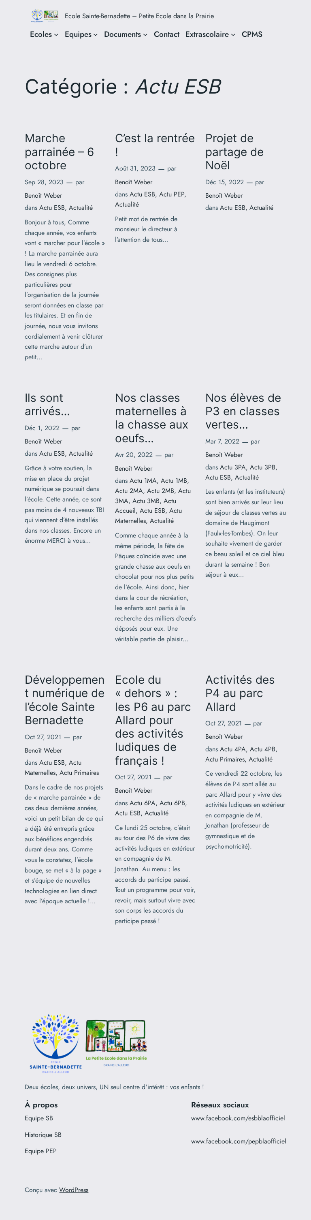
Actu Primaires (79, 772)
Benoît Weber (43, 195)
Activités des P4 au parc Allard (240, 693)
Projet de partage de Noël (234, 152)
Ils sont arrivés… (47, 404)
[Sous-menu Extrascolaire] (233, 34)
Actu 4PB (262, 749)
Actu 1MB (174, 480)
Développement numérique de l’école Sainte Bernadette (64, 700)
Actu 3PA (233, 467)
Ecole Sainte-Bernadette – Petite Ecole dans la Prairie (139, 16)
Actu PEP (171, 194)
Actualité (81, 207)
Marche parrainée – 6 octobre (59, 152)
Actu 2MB (160, 490)
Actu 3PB (262, 467)
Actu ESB (52, 207)
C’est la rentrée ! (155, 145)
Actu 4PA (233, 749)
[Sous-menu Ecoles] (56, 34)
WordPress (73, 1189)
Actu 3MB (146, 500)
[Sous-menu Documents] (145, 34)
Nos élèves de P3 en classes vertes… (243, 411)
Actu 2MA (129, 490)
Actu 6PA (143, 803)
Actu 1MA (143, 480)
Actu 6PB (172, 803)
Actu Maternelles (53, 767)
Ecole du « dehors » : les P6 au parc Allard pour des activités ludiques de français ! (153, 720)
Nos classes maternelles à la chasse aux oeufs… (151, 418)
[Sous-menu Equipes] (95, 34)
